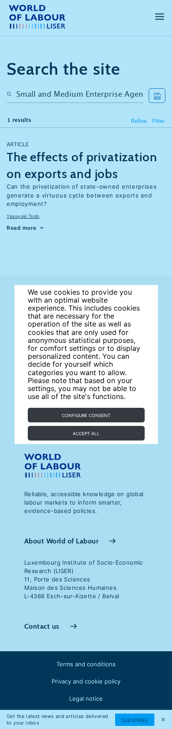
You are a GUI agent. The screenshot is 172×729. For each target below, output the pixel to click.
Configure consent (86, 415)
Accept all (86, 433)
